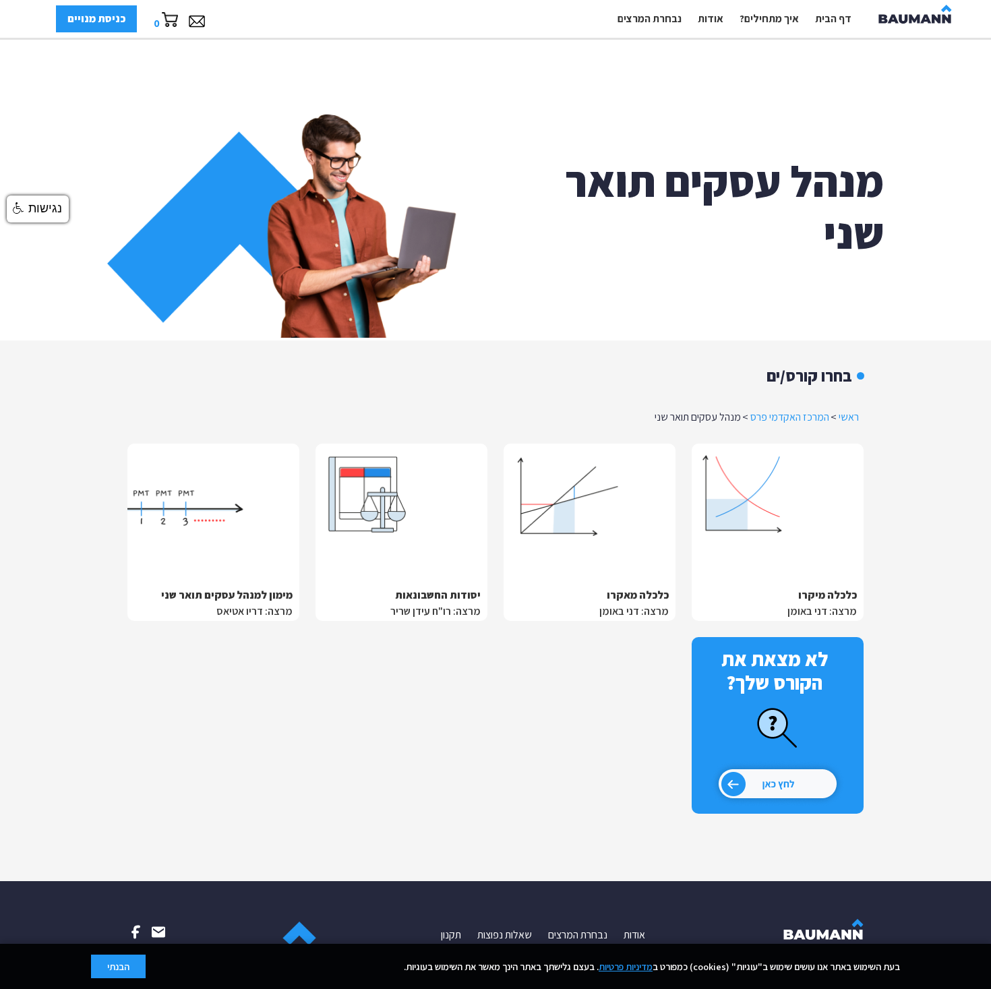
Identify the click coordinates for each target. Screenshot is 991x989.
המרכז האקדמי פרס (789, 417)
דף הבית (833, 18)
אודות (710, 18)
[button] (38, 209)
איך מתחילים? (769, 18)
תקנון (451, 935)
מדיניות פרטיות (626, 966)
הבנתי (118, 966)
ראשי (849, 417)
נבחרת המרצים (650, 18)
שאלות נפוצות (504, 935)
